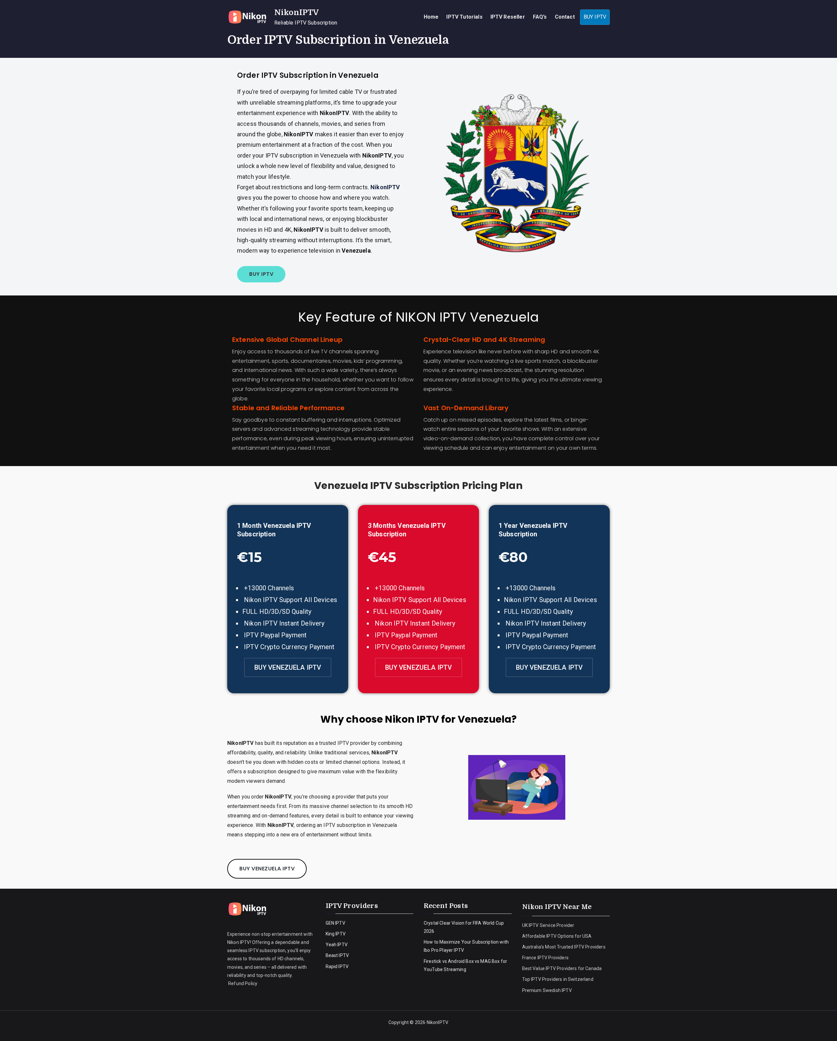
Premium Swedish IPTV (547, 990)
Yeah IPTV (337, 944)
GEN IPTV (335, 923)
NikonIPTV (296, 12)
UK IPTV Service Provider (548, 925)
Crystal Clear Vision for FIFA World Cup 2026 (464, 927)
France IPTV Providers (546, 957)
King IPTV (336, 933)
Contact (565, 17)
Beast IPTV (337, 955)
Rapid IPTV (337, 966)
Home (431, 17)
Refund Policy (242, 983)
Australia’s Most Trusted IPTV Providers (564, 946)
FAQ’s (540, 17)
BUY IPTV (595, 17)
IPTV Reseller (507, 17)
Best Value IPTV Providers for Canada (562, 968)
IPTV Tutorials (464, 17)
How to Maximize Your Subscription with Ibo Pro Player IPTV (466, 946)
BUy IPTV (261, 274)
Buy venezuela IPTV (267, 868)
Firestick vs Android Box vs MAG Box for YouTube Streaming (465, 965)
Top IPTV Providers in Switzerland (558, 979)
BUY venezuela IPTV (287, 667)
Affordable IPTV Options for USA (557, 936)
